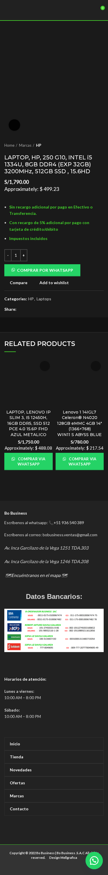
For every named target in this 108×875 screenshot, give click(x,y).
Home (9, 145)
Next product (101, 145)
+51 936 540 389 (69, 522)
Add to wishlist (54, 283)
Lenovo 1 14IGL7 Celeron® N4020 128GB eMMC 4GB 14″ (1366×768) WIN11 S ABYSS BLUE (79, 423)
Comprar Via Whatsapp (31, 461)
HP (38, 145)
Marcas (25, 145)
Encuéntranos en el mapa (35, 575)
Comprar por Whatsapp (45, 270)
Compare (18, 283)
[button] (93, 860)
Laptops (44, 299)
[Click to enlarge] (14, 125)
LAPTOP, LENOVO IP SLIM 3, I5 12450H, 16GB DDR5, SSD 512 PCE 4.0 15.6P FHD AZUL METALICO (28, 423)
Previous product (89, 145)
